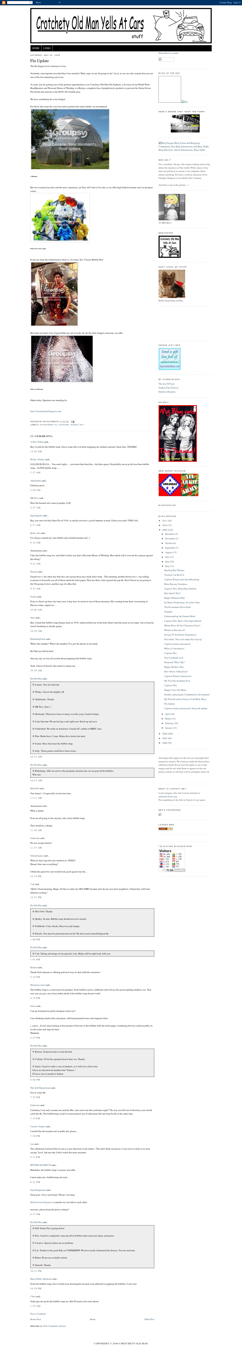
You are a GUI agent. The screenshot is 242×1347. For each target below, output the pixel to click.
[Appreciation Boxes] (170, 369)
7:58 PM (35, 1136)
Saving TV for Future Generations (180, 634)
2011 (165, 520)
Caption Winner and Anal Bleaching (181, 579)
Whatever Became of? (174, 630)
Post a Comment (38, 1313)
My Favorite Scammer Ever (177, 680)
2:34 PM (35, 977)
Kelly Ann (35, 533)
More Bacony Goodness (175, 584)
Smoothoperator (38, 1190)
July (167, 556)
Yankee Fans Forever (168, 387)
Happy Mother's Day (174, 666)
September (170, 547)
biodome (64, 425)
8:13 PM (35, 1157)
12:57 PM (36, 897)
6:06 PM (35, 1079)
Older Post (149, 1319)
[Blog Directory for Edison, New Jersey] (166, 829)
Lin (32, 1143)
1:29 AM (35, 1306)
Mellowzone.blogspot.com (43, 1202)
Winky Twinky (37, 459)
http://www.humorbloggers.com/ (45, 411)
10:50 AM (36, 670)
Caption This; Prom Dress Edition (180, 588)
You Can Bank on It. (174, 657)
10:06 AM (36, 609)
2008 (165, 733)
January (169, 727)
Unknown (35, 838)
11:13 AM (36, 797)
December (170, 533)
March (168, 718)
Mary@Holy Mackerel (41, 1278)
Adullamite (35, 480)
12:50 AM (36, 451)
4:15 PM (35, 998)
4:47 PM (35, 1037)
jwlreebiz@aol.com (168, 796)
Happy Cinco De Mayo (175, 689)
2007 (165, 738)
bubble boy (77, 425)
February (169, 723)
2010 (165, 525)
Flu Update (39, 60)
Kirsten (33, 967)
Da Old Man (36, 678)
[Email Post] (72, 421)
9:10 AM (35, 542)
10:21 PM (36, 1270)
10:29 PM (36, 1288)
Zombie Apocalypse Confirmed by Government (187, 694)
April (168, 714)
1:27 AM (35, 472)
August (169, 552)
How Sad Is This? (172, 593)
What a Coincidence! (174, 648)
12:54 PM (36, 876)
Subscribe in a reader (168, 53)
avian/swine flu (49, 425)
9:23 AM (35, 563)
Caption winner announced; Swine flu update (185, 708)
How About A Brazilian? (176, 671)
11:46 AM (36, 830)
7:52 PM (35, 1097)
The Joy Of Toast (167, 383)
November (170, 538)
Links (47, 48)
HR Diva (34, 498)
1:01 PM (35, 959)
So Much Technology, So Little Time (182, 602)
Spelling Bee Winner (174, 570)
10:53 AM (36, 780)
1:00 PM (35, 939)
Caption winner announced (177, 643)
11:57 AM (36, 847)
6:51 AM (35, 525)
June (167, 561)
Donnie (33, 571)
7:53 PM (35, 1118)
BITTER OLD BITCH (40, 1165)
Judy (32, 617)
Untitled (168, 611)
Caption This (170, 653)
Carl (32, 884)
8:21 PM (35, 1182)
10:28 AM (36, 631)
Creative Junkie (37, 1126)
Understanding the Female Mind (179, 616)
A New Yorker (37, 441)
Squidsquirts (36, 515)
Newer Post (35, 1319)
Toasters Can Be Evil (174, 574)
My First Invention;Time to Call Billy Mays (185, 699)
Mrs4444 (34, 788)
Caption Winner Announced (177, 676)
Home (36, 48)
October (169, 543)
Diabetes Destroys (167, 391)
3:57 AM (35, 507)
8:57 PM (35, 1214)
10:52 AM (36, 756)
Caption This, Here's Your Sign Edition (182, 620)
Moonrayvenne (37, 984)
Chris (32, 1296)
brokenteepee (36, 855)
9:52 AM (35, 588)
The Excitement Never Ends (177, 607)
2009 (165, 529)
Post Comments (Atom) (54, 1326)
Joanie (33, 596)
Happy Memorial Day (174, 597)
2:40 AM (35, 490)
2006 (165, 742)
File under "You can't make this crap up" (183, 639)
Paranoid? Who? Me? (174, 662)
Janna (33, 1006)
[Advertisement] (174, 323)
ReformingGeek (37, 638)
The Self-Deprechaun (40, 1087)
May (167, 566)
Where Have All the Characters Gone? (182, 625)
